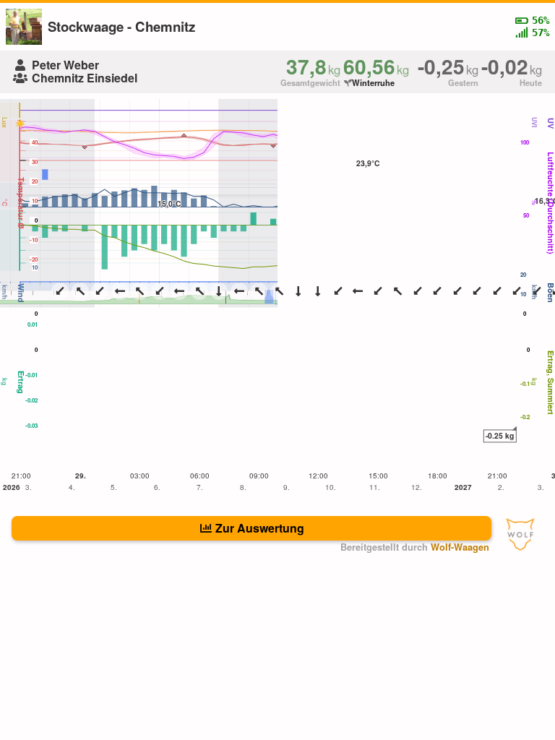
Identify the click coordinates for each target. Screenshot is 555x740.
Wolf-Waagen (460, 547)
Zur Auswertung (259, 528)
